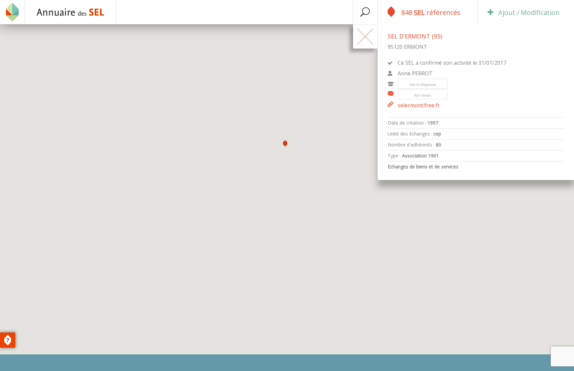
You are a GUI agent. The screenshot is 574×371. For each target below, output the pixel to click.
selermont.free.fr (419, 105)
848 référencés (430, 12)
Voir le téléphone (423, 84)
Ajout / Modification (529, 12)
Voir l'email (422, 95)
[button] (285, 143)
